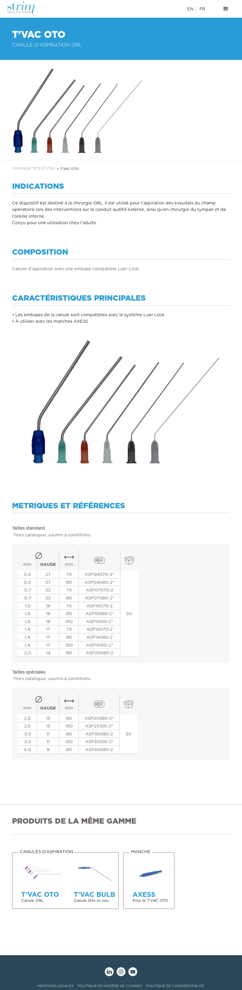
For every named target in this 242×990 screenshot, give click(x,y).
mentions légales (55, 986)
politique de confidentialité (175, 986)
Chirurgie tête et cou (33, 168)
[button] (226, 9)
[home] (24, 8)
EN (190, 8)
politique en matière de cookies (110, 986)
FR (202, 8)
